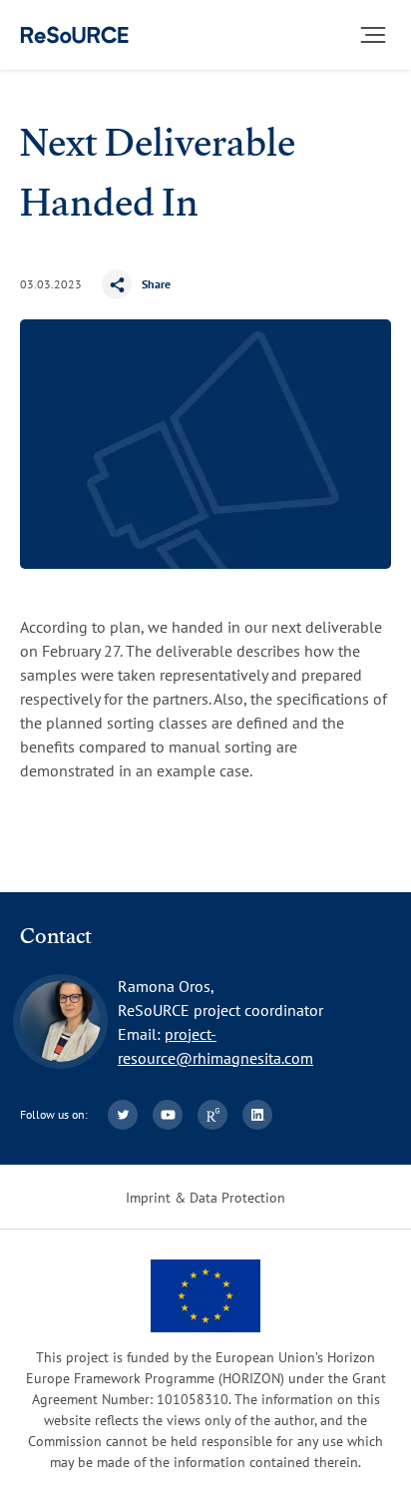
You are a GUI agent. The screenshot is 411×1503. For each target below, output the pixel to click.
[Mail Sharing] (236, 284)
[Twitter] (123, 1115)
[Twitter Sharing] (196, 284)
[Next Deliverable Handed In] (74, 35)
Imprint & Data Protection (205, 1198)
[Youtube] (168, 1115)
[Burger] (373, 35)
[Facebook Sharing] (157, 284)
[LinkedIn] (257, 1115)
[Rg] (212, 1115)
